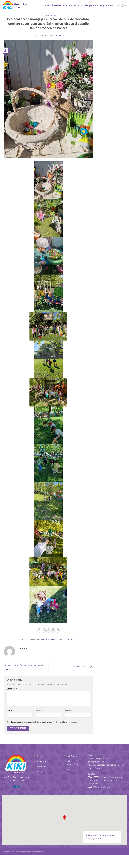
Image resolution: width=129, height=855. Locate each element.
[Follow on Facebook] (119, 6)
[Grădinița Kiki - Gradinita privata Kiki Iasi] (14, 5)
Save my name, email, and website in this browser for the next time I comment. (44, 722)
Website (68, 710)
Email (39, 710)
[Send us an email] (125, 6)
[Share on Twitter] (44, 630)
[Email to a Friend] (48, 630)
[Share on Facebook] (39, 630)
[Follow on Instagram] (122, 6)
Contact (110, 5)
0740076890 (93, 777)
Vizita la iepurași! (81, 666)
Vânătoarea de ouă (48, 16)
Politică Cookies (70, 756)
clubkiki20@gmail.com (98, 758)
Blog (102, 5)
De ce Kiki (78, 5)
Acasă (47, 5)
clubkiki (58, 36)
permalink (70, 639)
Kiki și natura (91, 5)
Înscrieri (56, 5)
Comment (12, 689)
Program (67, 5)
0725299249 (93, 786)
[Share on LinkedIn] (58, 630)
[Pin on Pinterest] (53, 630)
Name (10, 710)
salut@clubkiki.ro (96, 761)
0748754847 (93, 780)
